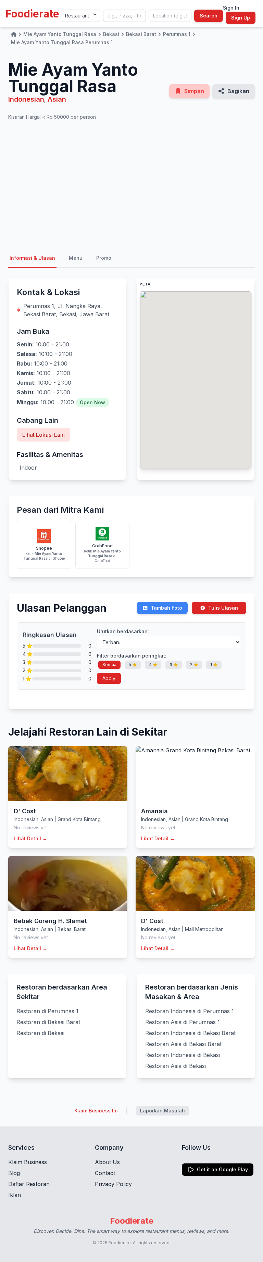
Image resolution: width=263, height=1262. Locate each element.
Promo (103, 258)
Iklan (14, 1194)
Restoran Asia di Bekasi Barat (183, 1044)
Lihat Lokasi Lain (43, 434)
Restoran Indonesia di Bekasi (182, 1054)
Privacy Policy (113, 1184)
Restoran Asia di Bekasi (175, 1065)
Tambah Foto (166, 608)
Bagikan (238, 91)
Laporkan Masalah (162, 1110)
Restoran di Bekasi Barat (48, 1022)
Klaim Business (27, 1162)
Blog (14, 1173)
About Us (107, 1162)
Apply (108, 678)
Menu (76, 258)
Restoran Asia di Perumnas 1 (182, 1022)
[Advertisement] (131, 185)
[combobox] (124, 16)
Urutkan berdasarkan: (123, 631)
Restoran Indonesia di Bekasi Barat (190, 1033)
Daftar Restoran (29, 1184)
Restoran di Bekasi (40, 1033)
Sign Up (240, 18)
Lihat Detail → (30, 838)
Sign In (231, 8)
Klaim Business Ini (96, 1110)
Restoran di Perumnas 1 (47, 1011)
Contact (105, 1173)
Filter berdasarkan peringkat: (131, 656)
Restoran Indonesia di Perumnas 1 (189, 1011)
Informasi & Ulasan (32, 258)
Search (208, 15)
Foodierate (32, 14)
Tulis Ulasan (223, 608)
